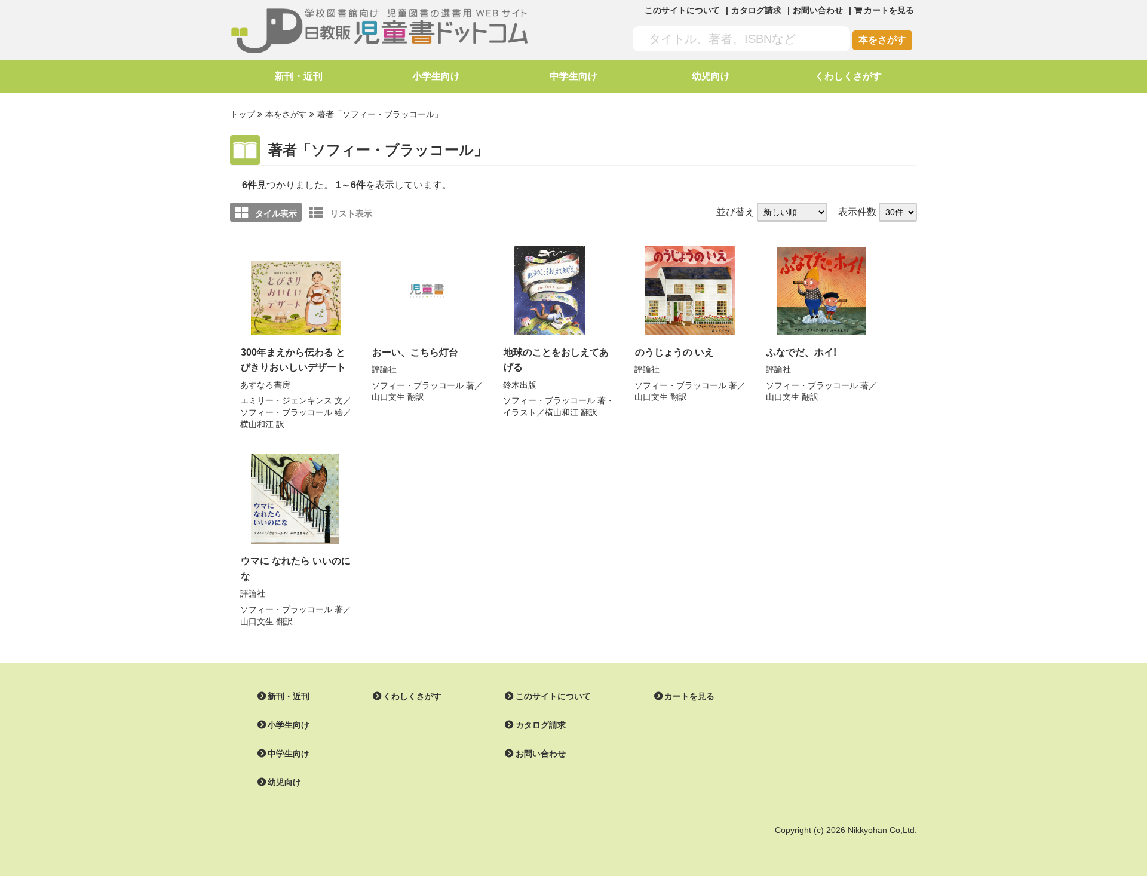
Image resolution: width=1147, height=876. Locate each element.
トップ (242, 114)
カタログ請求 (756, 10)
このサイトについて (682, 10)
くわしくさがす (848, 76)
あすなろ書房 (265, 385)
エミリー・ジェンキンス (286, 400)
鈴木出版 (519, 385)
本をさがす (882, 40)
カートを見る (689, 696)
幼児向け (711, 76)
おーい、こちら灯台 (415, 352)
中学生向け (573, 76)
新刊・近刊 (299, 76)
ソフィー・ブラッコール (286, 412)
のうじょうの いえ (674, 352)
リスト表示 (351, 213)
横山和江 (257, 424)
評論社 (384, 369)
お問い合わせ (818, 10)
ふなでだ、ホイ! (801, 352)
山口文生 (388, 397)
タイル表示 (276, 213)
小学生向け (436, 76)
